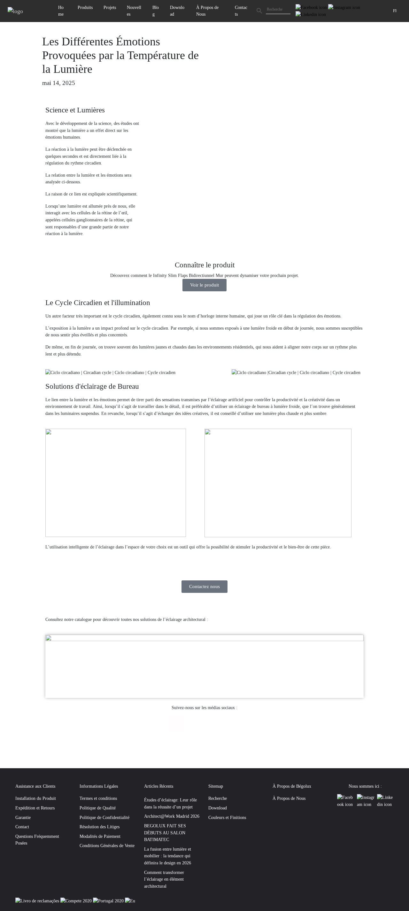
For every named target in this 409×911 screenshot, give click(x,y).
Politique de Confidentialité (104, 817)
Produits (85, 7)
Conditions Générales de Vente (107, 845)
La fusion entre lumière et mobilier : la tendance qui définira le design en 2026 (167, 855)
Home (61, 11)
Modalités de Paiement (100, 836)
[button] (153, 187)
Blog (155, 11)
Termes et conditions (98, 798)
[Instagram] (195, 724)
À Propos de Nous (207, 11)
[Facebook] (176, 724)
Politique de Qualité (98, 807)
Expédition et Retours (35, 807)
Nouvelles (134, 11)
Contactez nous (204, 586)
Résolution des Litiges (100, 826)
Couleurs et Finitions (227, 817)
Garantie (23, 817)
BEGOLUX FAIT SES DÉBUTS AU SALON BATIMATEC (165, 832)
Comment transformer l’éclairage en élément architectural (164, 879)
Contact (22, 826)
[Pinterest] (233, 724)
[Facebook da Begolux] (312, 7)
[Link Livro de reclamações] (37, 900)
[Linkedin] (214, 724)
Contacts (241, 11)
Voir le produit (204, 284)
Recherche (217, 798)
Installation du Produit (35, 798)
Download (177, 11)
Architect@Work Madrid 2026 (171, 816)
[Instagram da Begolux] (344, 7)
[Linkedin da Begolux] (311, 14)
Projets (110, 7)
